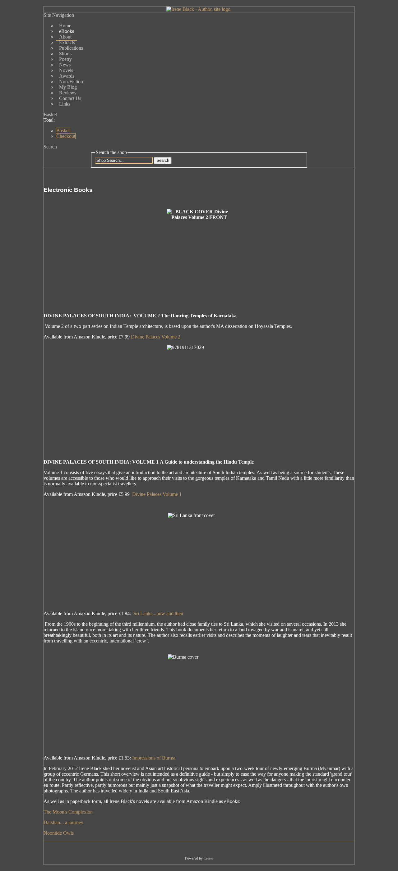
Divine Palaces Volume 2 (155, 336)
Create (208, 858)
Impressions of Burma (153, 757)
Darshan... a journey (63, 822)
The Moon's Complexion (68, 811)
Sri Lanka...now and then (158, 613)
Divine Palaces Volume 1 (157, 494)
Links (64, 104)
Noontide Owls (59, 833)
